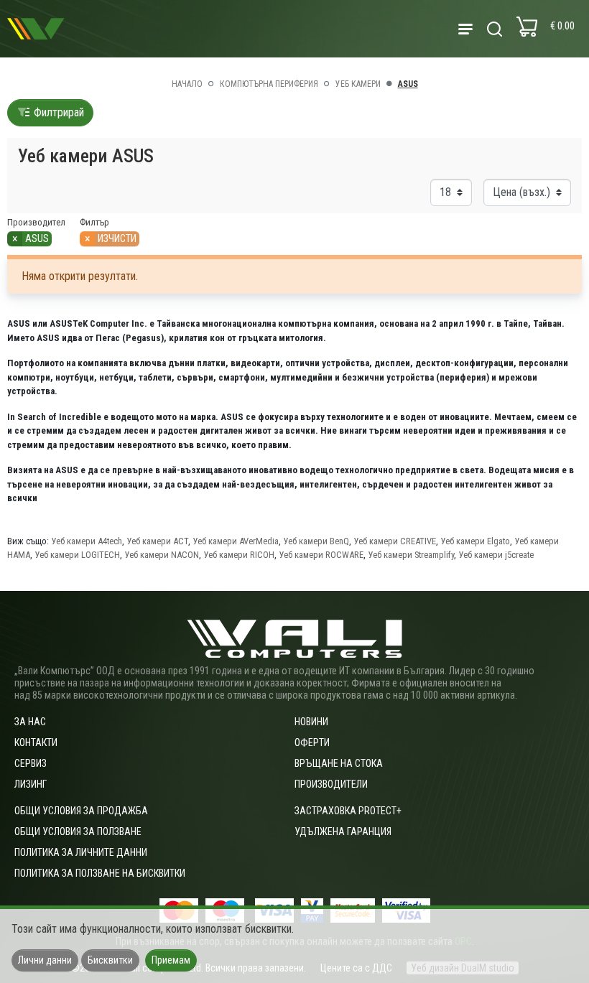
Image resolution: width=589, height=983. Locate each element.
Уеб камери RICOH (238, 554)
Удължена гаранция (342, 831)
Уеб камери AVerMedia (236, 541)
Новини (311, 721)
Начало (187, 84)
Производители (331, 784)
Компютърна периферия (269, 84)
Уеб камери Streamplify (411, 554)
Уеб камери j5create (496, 554)
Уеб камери (358, 84)
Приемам (171, 960)
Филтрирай (57, 112)
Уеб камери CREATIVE (394, 541)
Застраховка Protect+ (348, 810)
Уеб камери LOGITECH (77, 554)
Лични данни (45, 960)
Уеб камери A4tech (86, 541)
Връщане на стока (338, 763)
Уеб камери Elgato (475, 541)
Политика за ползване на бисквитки (99, 873)
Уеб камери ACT (157, 541)
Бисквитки (110, 960)
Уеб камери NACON (161, 554)
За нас (30, 721)
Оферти (312, 742)
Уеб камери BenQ (316, 541)
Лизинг (30, 784)
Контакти (35, 742)
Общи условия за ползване (78, 831)
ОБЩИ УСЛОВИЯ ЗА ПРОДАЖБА (81, 810)
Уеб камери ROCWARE (321, 554)
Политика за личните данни (80, 852)
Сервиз (30, 763)
